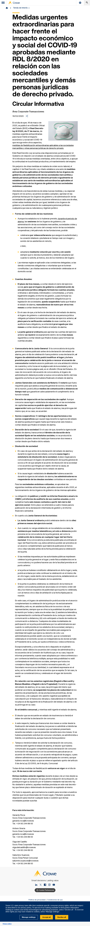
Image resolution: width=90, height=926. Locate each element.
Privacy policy (7, 924)
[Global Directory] (80, 2)
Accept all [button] (46, 917)
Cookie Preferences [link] (46, 890)
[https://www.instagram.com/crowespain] (50, 884)
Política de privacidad (37, 900)
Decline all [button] (61, 917)
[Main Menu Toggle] (3, 2)
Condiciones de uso (55, 900)
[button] (87, 902)
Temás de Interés (20, 7)
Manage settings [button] (29, 917)
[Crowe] (14, 2)
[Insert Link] (37, 884)
